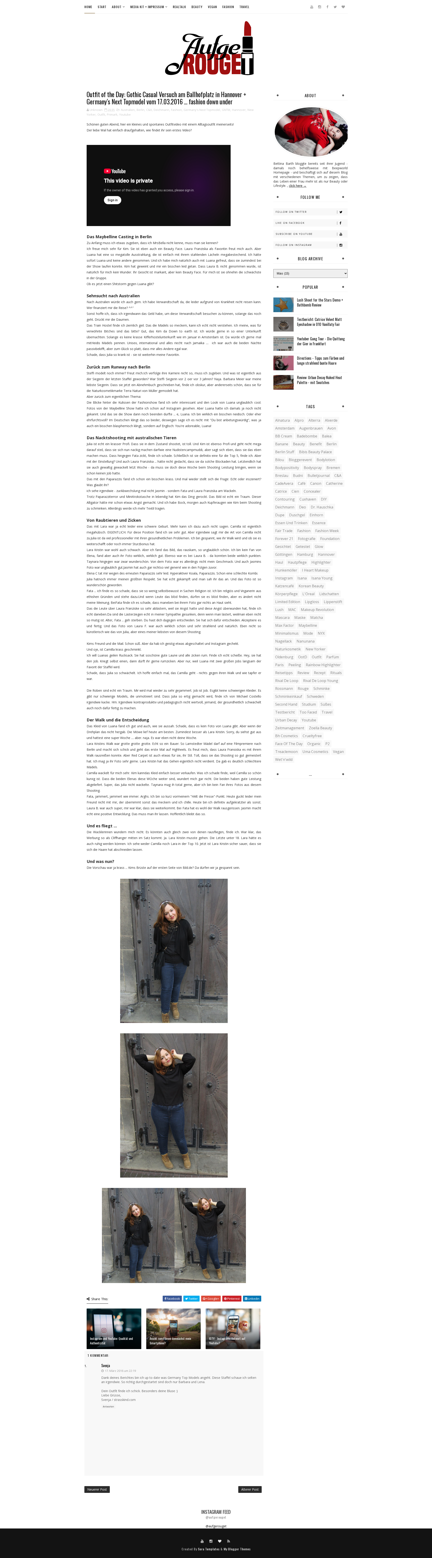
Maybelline (308, 625)
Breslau (281, 475)
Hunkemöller (286, 570)
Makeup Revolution (317, 609)
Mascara (282, 617)
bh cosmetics (286, 735)
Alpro (299, 420)
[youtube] (311, 7)
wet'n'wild (283, 759)
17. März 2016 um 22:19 (120, 1371)
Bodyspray (313, 467)
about (117, 6)
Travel (327, 712)
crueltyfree (312, 735)
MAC (292, 609)
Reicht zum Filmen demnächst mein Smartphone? (170, 1340)
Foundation (330, 538)
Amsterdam (285, 428)
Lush (279, 609)
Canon (315, 483)
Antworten (108, 1406)
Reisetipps (284, 672)
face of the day (289, 743)
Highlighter (321, 562)
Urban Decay (286, 720)
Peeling (294, 664)
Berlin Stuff (284, 451)
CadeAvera (284, 483)
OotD (302, 656)
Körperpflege (286, 593)
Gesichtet (283, 546)
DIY (324, 499)
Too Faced (308, 712)
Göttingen (283, 554)
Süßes (326, 704)
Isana (302, 578)
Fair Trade (283, 530)
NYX (321, 633)
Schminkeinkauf (288, 696)
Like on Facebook (290, 222)
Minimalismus (287, 633)
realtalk (179, 6)
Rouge (303, 688)
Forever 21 (284, 538)
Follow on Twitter (291, 211)
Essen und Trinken (291, 522)
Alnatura (282, 420)
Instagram (284, 578)
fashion (228, 6)
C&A (149, 110)
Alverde (331, 420)
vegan (212, 6)
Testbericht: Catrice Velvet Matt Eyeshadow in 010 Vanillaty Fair (319, 322)
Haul (279, 562)
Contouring (285, 499)
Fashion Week (327, 530)
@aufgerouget (216, 1526)
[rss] (228, 1540)
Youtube (125, 114)
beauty (196, 6)
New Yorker (316, 649)
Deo (302, 507)
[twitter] (335, 7)
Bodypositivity (287, 467)
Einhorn (316, 514)
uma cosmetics (315, 751)
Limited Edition (287, 601)
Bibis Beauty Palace (315, 451)
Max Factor (284, 625)
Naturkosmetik (288, 649)
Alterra (314, 420)
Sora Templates (209, 1549)
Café (302, 483)
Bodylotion (326, 459)
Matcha (316, 617)
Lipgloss (312, 601)
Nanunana (306, 641)
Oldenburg (284, 656)
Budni (298, 475)
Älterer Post (250, 1489)
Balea (326, 436)
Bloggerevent (300, 459)
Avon (331, 428)
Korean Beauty (311, 585)
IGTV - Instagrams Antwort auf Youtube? (227, 1340)
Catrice (281, 491)
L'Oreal (308, 593)
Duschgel (297, 514)
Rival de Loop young (320, 680)
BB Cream (283, 436)
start (102, 6)
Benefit (316, 444)
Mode (308, 633)
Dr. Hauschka (322, 507)
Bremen (333, 467)
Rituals (336, 672)
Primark (112, 114)
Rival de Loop (286, 680)
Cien (295, 491)
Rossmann (284, 688)
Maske (300, 617)
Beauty (299, 444)
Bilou (279, 459)
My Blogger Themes (237, 1549)
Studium (309, 704)
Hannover (239, 110)
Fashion (176, 110)
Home (88, 6)
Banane (281, 444)
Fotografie (306, 538)
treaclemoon (286, 751)
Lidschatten (329, 593)
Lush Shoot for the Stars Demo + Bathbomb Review (320, 302)
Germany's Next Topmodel (202, 110)
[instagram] (319, 7)
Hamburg (305, 554)
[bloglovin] (343, 7)
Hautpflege (297, 562)
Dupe (279, 514)
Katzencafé (284, 585)
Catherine (334, 483)
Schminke (321, 688)
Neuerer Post (97, 1489)
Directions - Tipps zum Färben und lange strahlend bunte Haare (320, 360)
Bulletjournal (319, 475)
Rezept (320, 672)
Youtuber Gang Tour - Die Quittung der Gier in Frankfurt (321, 341)
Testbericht (285, 712)
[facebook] (327, 7)
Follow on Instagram (294, 245)
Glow (319, 546)
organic (314, 743)
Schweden (315, 696)
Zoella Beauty (320, 727)
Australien (128, 110)
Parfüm (332, 656)
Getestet (303, 546)
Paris (279, 664)
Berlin (140, 110)
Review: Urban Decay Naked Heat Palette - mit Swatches (319, 380)
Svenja (105, 1365)
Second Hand (286, 704)
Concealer (312, 491)
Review (303, 672)
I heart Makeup (315, 570)
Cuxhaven (307, 499)
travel (244, 6)
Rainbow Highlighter (323, 664)
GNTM (226, 110)
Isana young (322, 578)
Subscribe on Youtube (294, 234)
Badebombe (307, 436)
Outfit (101, 114)
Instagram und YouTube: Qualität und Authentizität (111, 1340)
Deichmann (161, 110)
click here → (297, 185)
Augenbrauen (311, 428)
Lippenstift (333, 601)
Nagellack (283, 641)
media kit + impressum (147, 6)
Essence (319, 522)
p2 (327, 743)
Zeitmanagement (289, 727)
